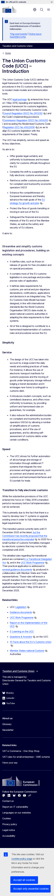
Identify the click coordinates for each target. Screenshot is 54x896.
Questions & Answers (21, 636)
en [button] (35, 9)
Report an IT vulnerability (15, 806)
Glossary (7, 724)
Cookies (6, 818)
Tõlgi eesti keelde (18, 34)
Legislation (20, 607)
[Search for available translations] (28, 99)
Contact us (8, 801)
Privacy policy (9, 824)
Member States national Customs (27, 650)
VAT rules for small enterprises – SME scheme (26, 756)
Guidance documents (21, 612)
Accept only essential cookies (31, 888)
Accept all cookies (24, 879)
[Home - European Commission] (9, 9)
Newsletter (8, 729)
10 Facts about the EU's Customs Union (30, 641)
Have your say (10, 762)
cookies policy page (22, 858)
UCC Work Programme (32, 562)
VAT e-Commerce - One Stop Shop (20, 751)
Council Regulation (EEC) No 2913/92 (22, 113)
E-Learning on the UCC (22, 631)
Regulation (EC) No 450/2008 (19, 127)
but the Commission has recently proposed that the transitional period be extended (24, 536)
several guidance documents (17, 569)
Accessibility (8, 835)
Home (8, 53)
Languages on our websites (16, 812)
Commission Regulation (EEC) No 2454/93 (25, 120)
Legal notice (8, 830)
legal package (20, 99)
